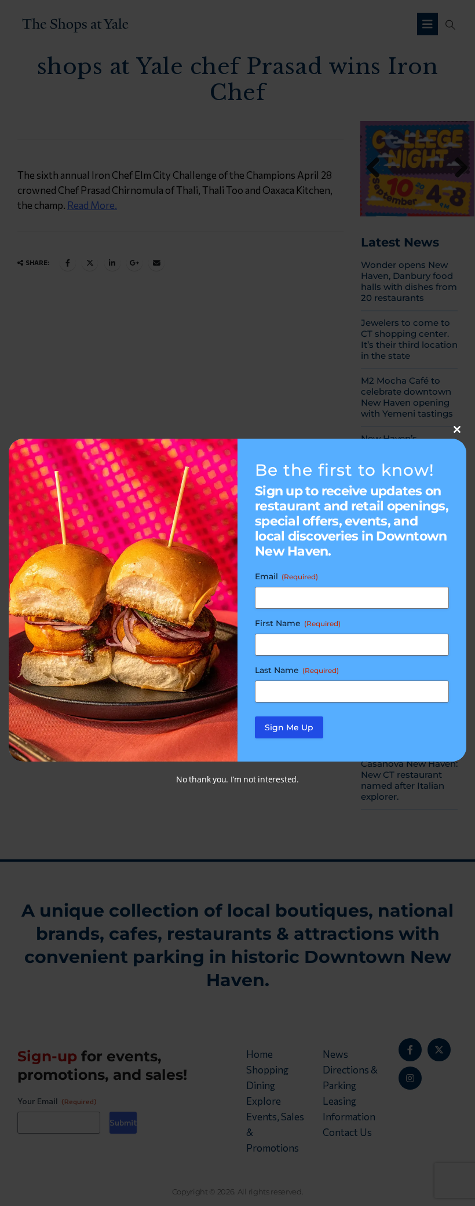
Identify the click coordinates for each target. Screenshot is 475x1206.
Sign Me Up (289, 727)
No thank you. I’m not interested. (237, 779)
